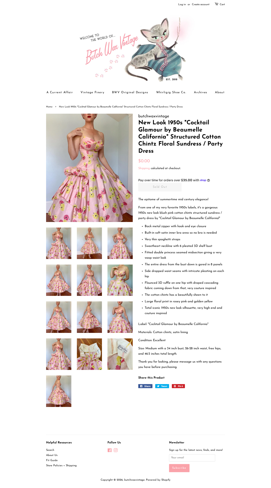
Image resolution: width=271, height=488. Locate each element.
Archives (200, 92)
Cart (222, 4)
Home (49, 107)
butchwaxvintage (134, 480)
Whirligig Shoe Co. (171, 92)
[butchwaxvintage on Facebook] (109, 451)
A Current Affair (59, 92)
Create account (200, 4)
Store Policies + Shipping (61, 465)
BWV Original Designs (130, 92)
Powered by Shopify (158, 480)
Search (50, 450)
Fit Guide (52, 460)
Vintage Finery (92, 92)
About (220, 92)
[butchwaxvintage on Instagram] (116, 451)
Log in (182, 4)
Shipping (144, 168)
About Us (52, 455)
